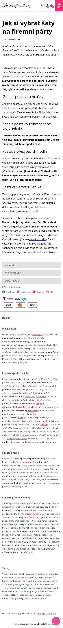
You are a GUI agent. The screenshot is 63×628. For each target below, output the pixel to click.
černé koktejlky (38, 239)
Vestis (27, 598)
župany (44, 424)
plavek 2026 (37, 334)
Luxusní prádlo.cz (19, 5)
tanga (39, 403)
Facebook (10, 292)
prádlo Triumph (32, 513)
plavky (21, 417)
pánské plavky (45, 345)
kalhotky (17, 407)
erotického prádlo (43, 400)
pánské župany (24, 577)
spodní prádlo (29, 435)
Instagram (25, 292)
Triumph (41, 396)
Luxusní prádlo (19, 393)
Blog (52, 292)
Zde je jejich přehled (46, 613)
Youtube (40, 292)
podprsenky (32, 410)
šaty (4, 108)
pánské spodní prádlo (17, 438)
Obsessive (30, 396)
